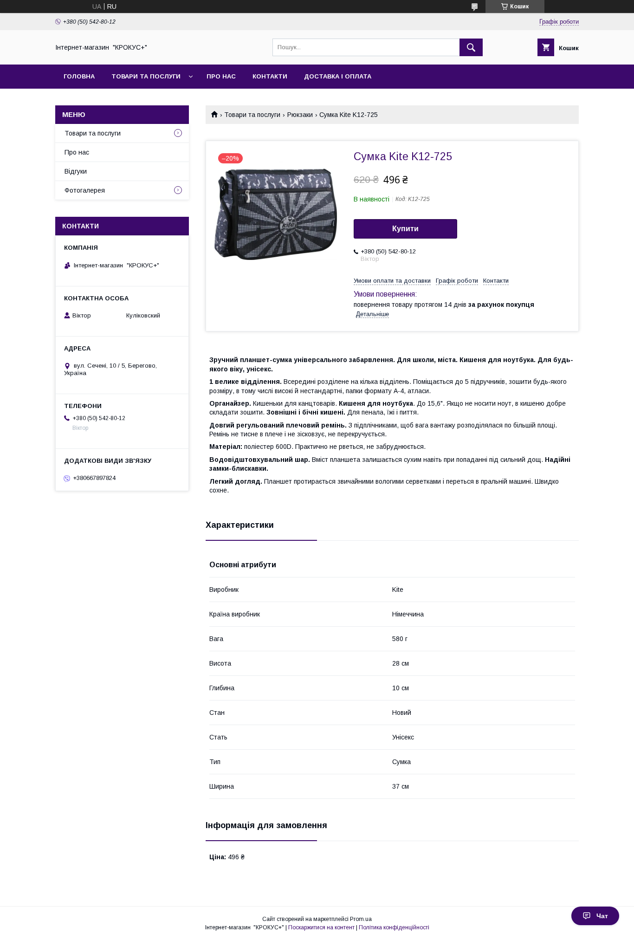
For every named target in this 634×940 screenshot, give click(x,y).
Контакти (269, 76)
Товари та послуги (146, 76)
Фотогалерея (85, 190)
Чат (602, 916)
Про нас (221, 76)
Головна (79, 76)
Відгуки (76, 171)
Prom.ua (361, 919)
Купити (405, 229)
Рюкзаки (300, 114)
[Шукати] (471, 47)
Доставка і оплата (337, 76)
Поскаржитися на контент (321, 927)
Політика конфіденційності (394, 927)
